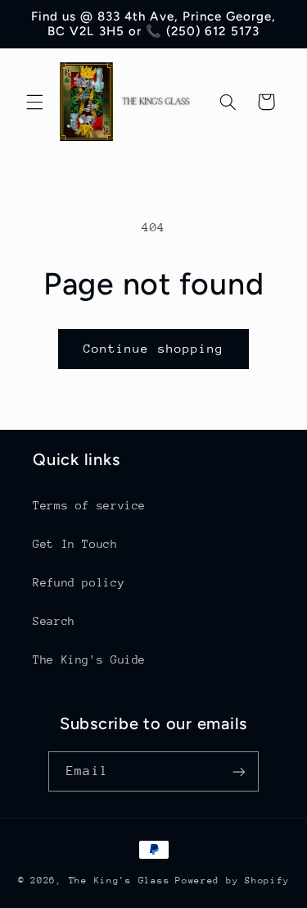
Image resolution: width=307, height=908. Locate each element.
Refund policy (78, 582)
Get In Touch (75, 543)
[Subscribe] (238, 771)
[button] (34, 102)
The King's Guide (89, 659)
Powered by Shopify (232, 880)
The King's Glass (119, 880)
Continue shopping (153, 348)
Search (54, 620)
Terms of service (89, 505)
